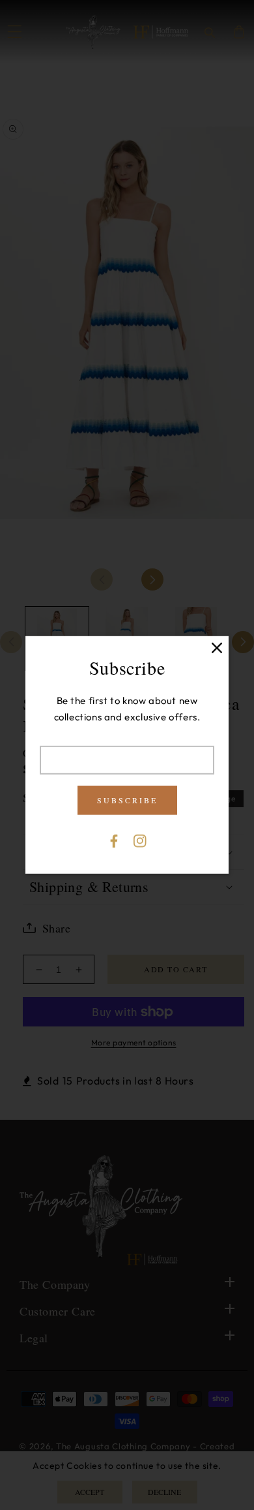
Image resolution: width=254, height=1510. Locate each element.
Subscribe (127, 800)
